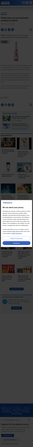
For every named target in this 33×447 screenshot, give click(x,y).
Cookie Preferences (16, 238)
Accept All (16, 243)
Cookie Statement (16, 233)
